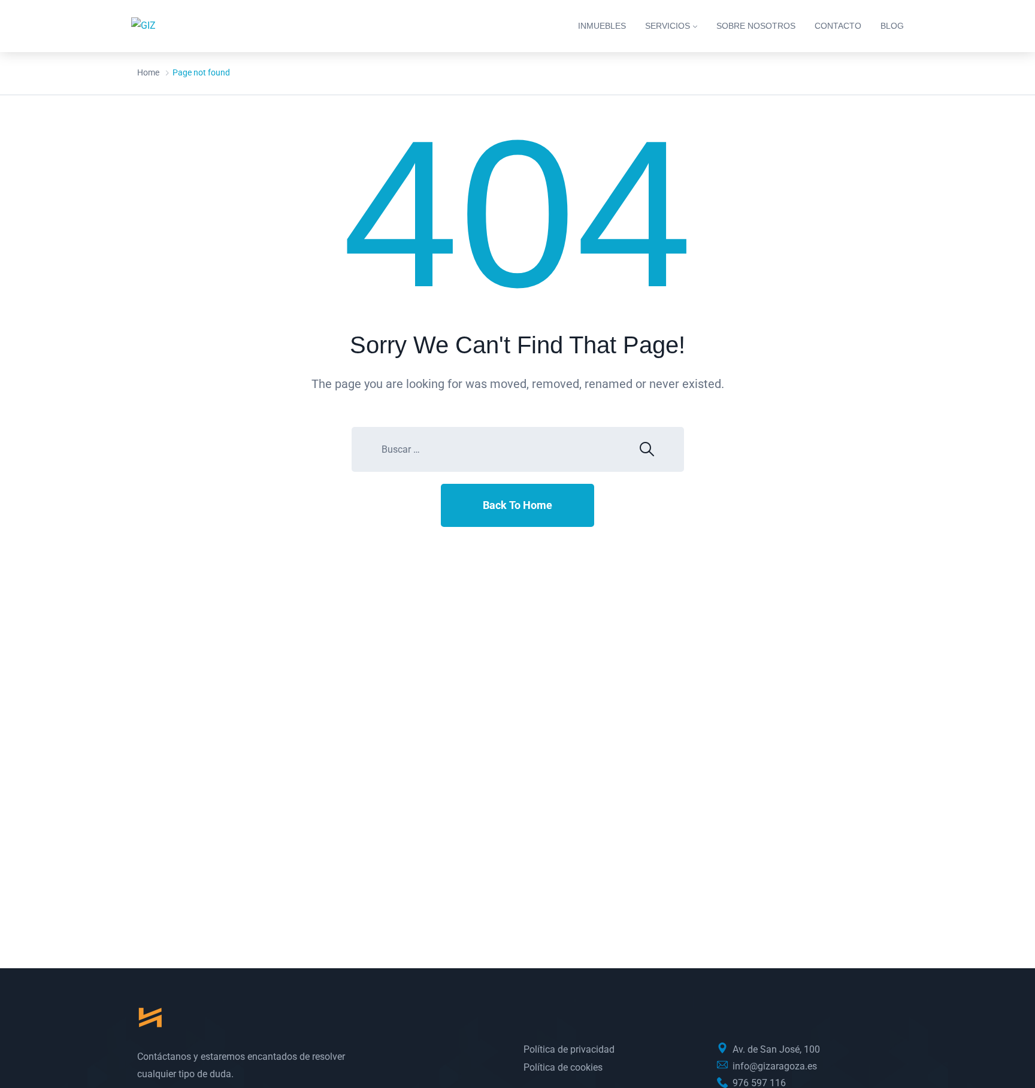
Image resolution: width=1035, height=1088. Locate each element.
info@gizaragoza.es (775, 1066)
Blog (892, 26)
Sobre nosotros (755, 26)
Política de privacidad (569, 1049)
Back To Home (517, 505)
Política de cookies (563, 1067)
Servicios (667, 26)
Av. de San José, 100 (776, 1049)
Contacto (838, 26)
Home (148, 72)
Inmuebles (602, 26)
